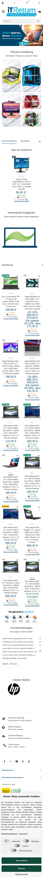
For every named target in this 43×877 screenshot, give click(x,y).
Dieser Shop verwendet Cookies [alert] (21, 796)
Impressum (23, 834)
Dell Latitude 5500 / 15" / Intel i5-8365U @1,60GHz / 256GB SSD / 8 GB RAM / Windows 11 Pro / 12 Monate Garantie (32, 587)
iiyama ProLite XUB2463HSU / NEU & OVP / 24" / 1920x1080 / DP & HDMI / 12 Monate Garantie (21, 184)
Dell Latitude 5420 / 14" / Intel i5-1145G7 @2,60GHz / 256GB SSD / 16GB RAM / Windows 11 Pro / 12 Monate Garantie (11, 533)
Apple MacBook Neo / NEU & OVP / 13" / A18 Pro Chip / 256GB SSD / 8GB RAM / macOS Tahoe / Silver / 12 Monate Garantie (10, 367)
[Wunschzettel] (39, 2)
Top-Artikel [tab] (25, 141)
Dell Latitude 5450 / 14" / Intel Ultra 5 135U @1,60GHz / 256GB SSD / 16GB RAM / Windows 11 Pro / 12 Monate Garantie (10, 586)
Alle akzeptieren (21, 860)
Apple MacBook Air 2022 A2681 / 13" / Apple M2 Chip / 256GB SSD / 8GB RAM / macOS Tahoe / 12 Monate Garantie (32, 303)
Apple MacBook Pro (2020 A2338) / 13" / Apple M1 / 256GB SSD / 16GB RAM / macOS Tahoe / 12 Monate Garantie (32, 367)
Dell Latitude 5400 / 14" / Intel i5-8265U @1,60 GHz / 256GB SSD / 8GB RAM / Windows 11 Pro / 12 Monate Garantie (11, 483)
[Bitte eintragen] (20, 689)
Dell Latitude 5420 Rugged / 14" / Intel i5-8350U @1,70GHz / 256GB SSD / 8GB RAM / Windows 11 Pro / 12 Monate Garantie (32, 534)
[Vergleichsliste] (27, 2)
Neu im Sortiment (21, 149)
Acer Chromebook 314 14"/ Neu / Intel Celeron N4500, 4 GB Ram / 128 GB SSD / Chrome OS (11, 301)
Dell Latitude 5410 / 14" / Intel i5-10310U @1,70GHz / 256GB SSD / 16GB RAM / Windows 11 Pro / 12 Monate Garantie (32, 482)
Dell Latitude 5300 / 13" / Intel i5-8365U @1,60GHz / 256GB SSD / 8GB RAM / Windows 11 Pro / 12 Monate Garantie (11, 432)
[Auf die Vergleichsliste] (29, 157)
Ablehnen (21, 868)
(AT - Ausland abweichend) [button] (21, 200)
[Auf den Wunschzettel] (29, 160)
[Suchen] (38, 21)
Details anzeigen (21, 874)
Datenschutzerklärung (9, 834)
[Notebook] (20, 239)
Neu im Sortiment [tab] (9, 141)
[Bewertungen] (10, 475)
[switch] (7, 841)
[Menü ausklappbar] (3, 11)
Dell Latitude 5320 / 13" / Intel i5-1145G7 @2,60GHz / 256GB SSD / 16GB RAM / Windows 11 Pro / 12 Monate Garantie (32, 432)
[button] (15, 3)
